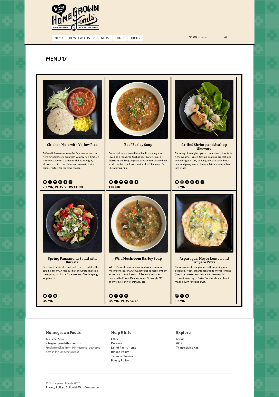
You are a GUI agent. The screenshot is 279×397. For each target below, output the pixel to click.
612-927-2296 (55, 339)
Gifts (179, 343)
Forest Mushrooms (133, 278)
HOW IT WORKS (79, 38)
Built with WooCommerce (82, 387)
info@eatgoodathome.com (63, 343)
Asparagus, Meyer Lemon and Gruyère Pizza (204, 260)
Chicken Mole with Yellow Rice (72, 145)
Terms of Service (122, 356)
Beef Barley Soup (138, 145)
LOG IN (120, 38)
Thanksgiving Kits (187, 347)
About (180, 339)
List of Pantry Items (123, 347)
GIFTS (105, 38)
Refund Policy (120, 352)
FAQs (114, 339)
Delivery (116, 343)
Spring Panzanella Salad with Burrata (72, 260)
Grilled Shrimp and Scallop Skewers (204, 146)
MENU (59, 38)
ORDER (135, 38)
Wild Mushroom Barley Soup (138, 259)
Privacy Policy (120, 360)
